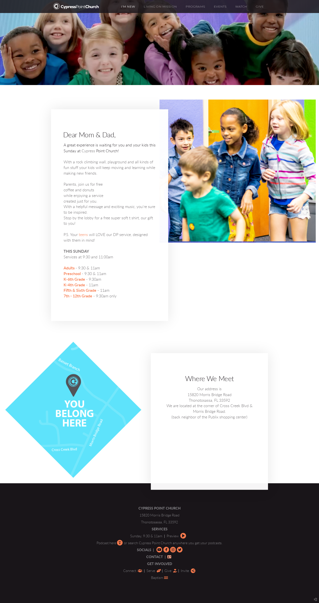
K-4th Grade (74, 285)
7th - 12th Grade (78, 296)
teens (83, 235)
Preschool (72, 274)
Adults (69, 268)
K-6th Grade (74, 280)
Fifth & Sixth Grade (80, 291)
